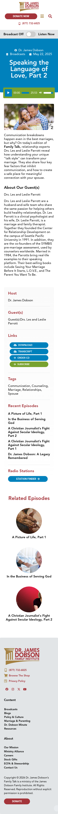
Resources (10, 728)
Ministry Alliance (14, 751)
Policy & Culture (14, 717)
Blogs (7, 713)
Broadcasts (17, 54)
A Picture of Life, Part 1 (25, 414)
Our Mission (11, 747)
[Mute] (40, 93)
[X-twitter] (19, 689)
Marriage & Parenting (17, 721)
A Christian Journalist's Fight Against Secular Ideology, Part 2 (29, 617)
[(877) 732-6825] (19, 23)
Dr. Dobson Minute (15, 724)
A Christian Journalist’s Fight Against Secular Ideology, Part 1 (28, 445)
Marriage (14, 390)
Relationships (31, 390)
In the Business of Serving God (26, 421)
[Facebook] (7, 689)
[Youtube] (25, 689)
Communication (19, 386)
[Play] (8, 93)
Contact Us (10, 767)
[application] (29, 93)
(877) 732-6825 (31, 23)
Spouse (13, 394)
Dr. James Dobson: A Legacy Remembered (29, 456)
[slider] (25, 93)
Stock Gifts (10, 759)
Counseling (40, 386)
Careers (8, 755)
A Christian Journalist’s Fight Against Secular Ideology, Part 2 (28, 432)
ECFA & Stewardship (16, 763)
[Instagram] (13, 689)
